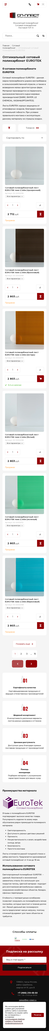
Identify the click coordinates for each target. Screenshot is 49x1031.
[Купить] (40, 378)
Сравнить (40, 205)
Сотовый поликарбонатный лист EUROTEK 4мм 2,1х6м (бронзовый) (22, 271)
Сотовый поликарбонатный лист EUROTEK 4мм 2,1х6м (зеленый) (22, 518)
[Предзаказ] (40, 214)
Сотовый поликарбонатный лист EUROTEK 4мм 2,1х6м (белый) (22, 435)
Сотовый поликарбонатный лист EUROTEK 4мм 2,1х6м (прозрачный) (22, 189)
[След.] (31, 664)
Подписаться (24, 967)
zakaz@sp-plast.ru (27, 1000)
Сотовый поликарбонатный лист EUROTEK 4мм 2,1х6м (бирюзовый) (22, 600)
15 (35, 654)
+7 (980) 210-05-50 (28, 993)
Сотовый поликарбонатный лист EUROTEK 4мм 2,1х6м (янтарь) (22, 353)
